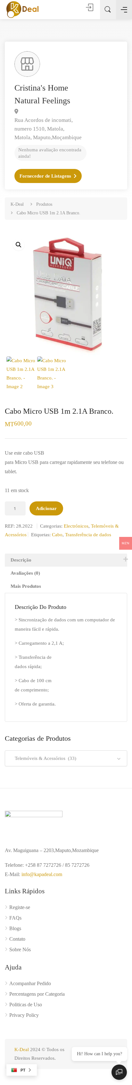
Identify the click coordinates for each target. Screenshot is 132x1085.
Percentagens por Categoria (37, 994)
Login (90, 7)
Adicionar (46, 508)
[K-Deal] (22, 9)
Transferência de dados (88, 534)
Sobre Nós (20, 949)
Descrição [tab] (21, 559)
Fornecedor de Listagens (45, 176)
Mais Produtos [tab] (26, 586)
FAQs (15, 918)
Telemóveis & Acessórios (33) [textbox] (43, 758)
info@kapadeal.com (41, 874)
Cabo (57, 534)
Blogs (15, 928)
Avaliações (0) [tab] (25, 573)
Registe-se (19, 907)
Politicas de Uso (25, 1004)
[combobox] (66, 758)
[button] (18, 245)
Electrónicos (76, 526)
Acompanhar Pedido (30, 983)
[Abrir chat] (119, 1072)
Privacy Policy (24, 1015)
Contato (17, 939)
